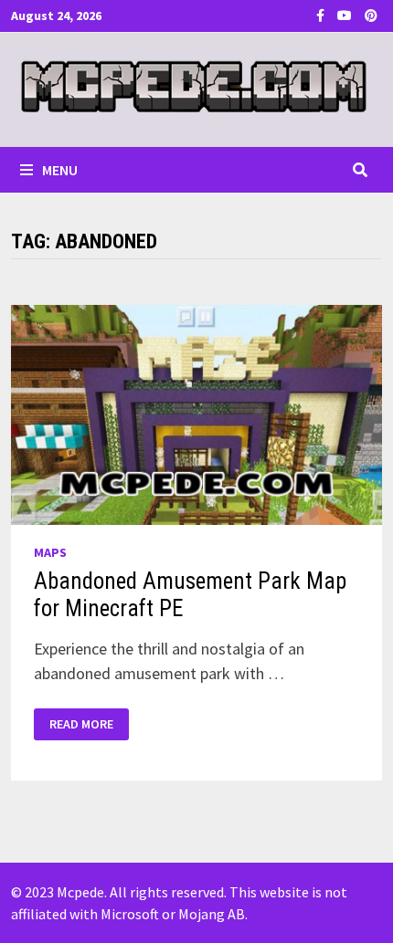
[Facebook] (322, 14)
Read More (83, 724)
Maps (50, 552)
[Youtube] (346, 14)
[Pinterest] (371, 14)
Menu (60, 170)
